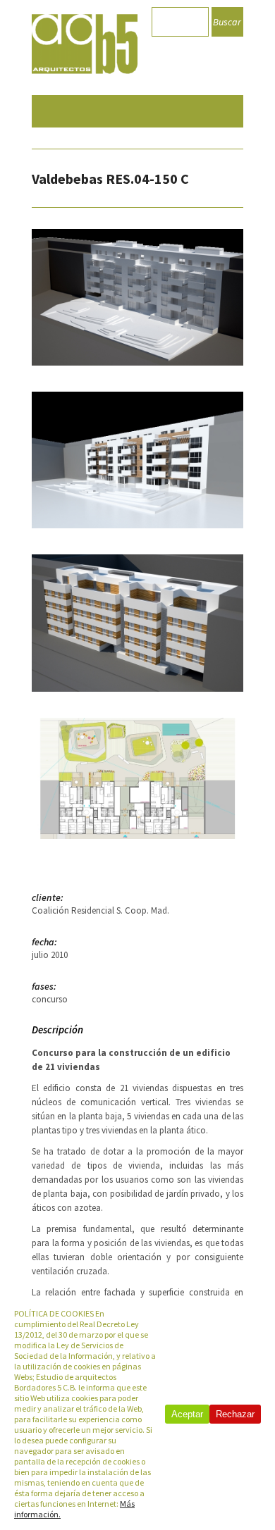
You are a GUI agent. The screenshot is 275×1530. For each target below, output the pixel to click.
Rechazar (235, 1414)
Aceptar (187, 1414)
